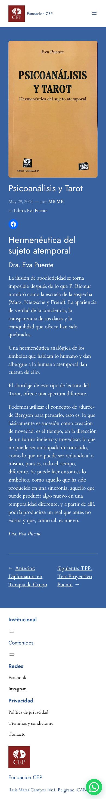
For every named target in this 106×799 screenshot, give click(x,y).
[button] (94, 787)
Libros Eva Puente (30, 211)
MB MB (56, 202)
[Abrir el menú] (94, 13)
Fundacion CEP (40, 13)
